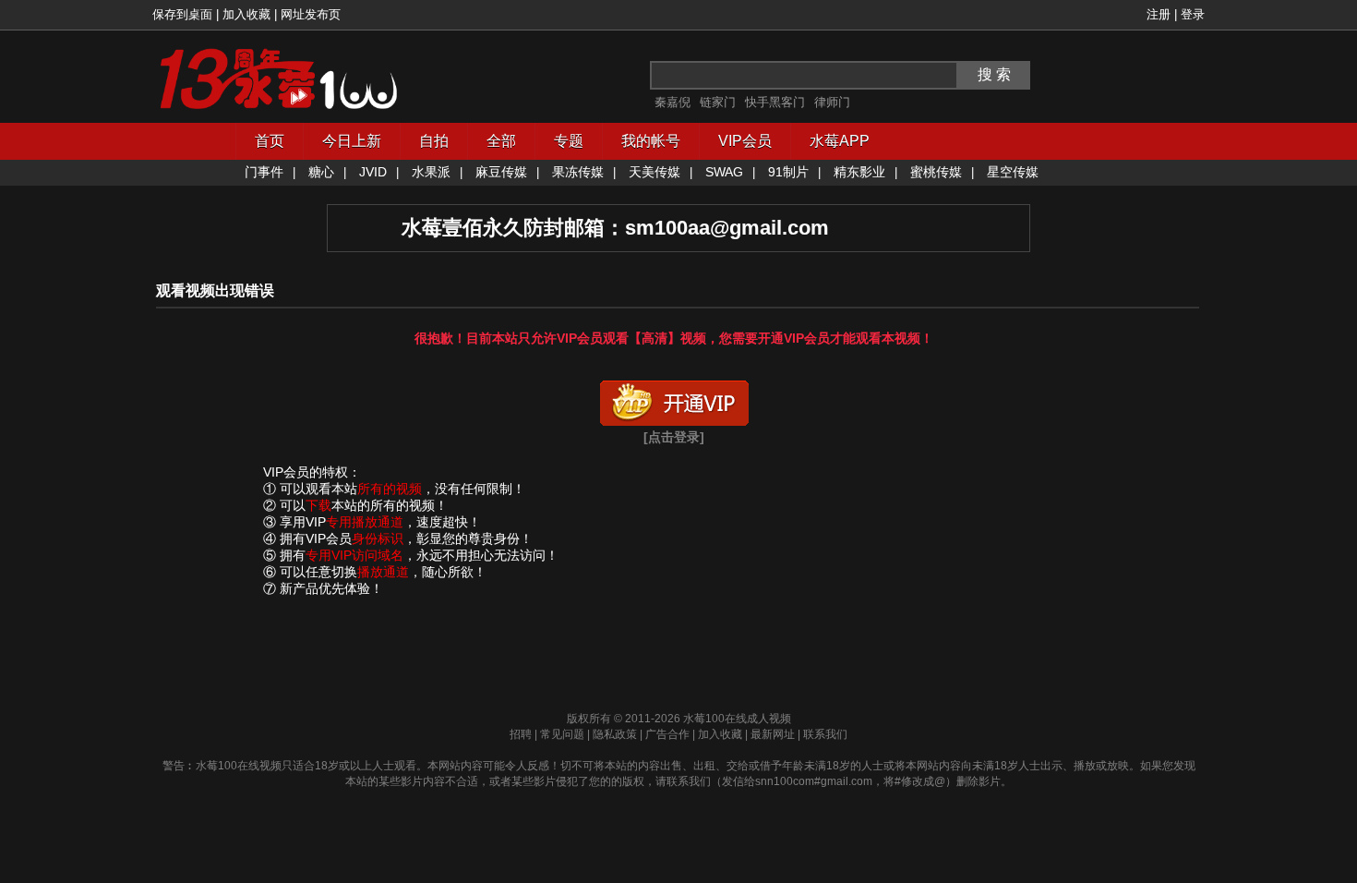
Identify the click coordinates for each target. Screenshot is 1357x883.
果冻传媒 (578, 171)
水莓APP (840, 141)
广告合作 (667, 734)
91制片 (788, 171)
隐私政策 (615, 734)
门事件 (264, 171)
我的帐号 (650, 141)
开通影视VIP (674, 399)
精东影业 (859, 171)
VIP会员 (745, 141)
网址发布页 (311, 14)
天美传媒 (654, 171)
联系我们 (825, 734)
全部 (501, 141)
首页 (269, 141)
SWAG (724, 171)
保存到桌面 (182, 14)
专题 (568, 141)
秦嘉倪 (672, 102)
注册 (1159, 14)
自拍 (434, 141)
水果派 (431, 171)
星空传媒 (1013, 171)
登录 (1193, 14)
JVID (373, 171)
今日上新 (351, 141)
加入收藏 (246, 14)
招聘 (521, 734)
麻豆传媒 (501, 171)
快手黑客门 (775, 102)
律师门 (832, 102)
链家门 (718, 102)
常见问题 (562, 734)
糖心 (321, 171)
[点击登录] (673, 436)
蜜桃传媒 (936, 171)
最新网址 (773, 734)
